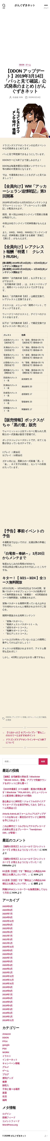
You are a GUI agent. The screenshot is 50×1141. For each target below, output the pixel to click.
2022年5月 (7, 928)
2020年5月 (7, 961)
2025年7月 (7, 913)
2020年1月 (7, 972)
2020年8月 (7, 954)
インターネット (9, 1059)
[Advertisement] (25, 39)
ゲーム (28, 65)
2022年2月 (7, 932)
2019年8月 (7, 991)
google (5, 1045)
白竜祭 (8, 720)
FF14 (4, 1041)
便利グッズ (7, 1078)
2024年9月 (7, 917)
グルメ (5, 1067)
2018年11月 (8, 1020)
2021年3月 (7, 939)
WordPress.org (10, 1125)
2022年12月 (8, 921)
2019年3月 (7, 1009)
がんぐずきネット (25, 5)
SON (21, 97)
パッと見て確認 (40, 717)
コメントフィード (11, 1121)
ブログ (5, 1074)
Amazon (6, 1034)
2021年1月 (7, 943)
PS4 (4, 1048)
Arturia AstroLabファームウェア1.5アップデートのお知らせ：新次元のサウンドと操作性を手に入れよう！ (24, 817)
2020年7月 (7, 958)
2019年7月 (7, 994)
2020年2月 (7, 969)
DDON (21, 65)
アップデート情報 (19, 717)
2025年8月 (7, 910)
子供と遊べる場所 (11, 1089)
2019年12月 (8, 976)
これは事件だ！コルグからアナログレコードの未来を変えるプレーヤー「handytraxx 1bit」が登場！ (24, 829)
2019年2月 (7, 1013)
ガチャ (30, 717)
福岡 (4, 1100)
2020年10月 (8, 947)
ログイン (6, 1114)
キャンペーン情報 (11, 1063)
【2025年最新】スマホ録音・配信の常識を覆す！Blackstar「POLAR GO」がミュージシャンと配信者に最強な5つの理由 (24, 792)
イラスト (6, 1056)
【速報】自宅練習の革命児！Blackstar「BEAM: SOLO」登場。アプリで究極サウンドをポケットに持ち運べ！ (24, 780)
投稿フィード (8, 1117)
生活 (4, 1096)
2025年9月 (7, 906)
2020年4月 (7, 965)
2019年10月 (8, 983)
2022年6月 (7, 925)
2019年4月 (7, 1005)
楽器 (4, 1093)
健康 (4, 1082)
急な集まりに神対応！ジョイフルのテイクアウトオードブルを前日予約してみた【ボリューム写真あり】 (24, 804)
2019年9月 (7, 987)
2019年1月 (7, 1016)
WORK (5, 1052)
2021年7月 (7, 936)
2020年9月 (7, 950)
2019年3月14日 (34, 97)
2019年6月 (7, 998)
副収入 (5, 1085)
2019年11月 (8, 980)
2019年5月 (7, 1002)
